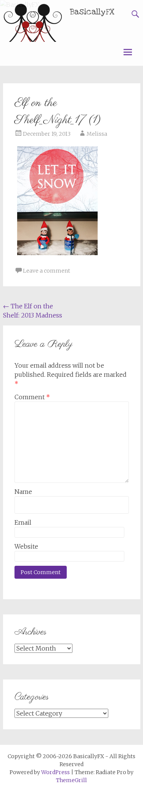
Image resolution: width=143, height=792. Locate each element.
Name (23, 491)
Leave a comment (46, 270)
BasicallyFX (92, 12)
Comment (32, 397)
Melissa (97, 133)
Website (26, 546)
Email (22, 522)
